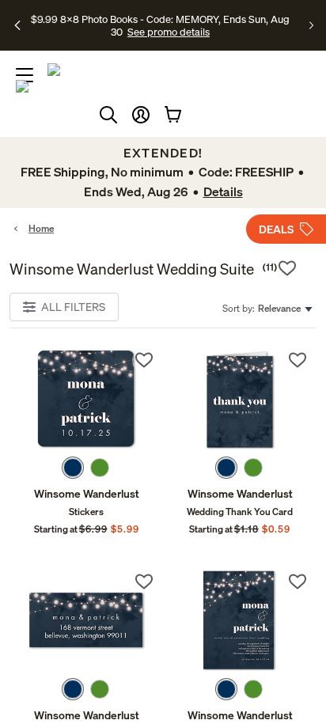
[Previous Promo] (18, 25)
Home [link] (41, 228)
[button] (141, 114)
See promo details (168, 32)
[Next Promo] (311, 25)
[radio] (73, 468)
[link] (86, 399)
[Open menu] (24, 75)
